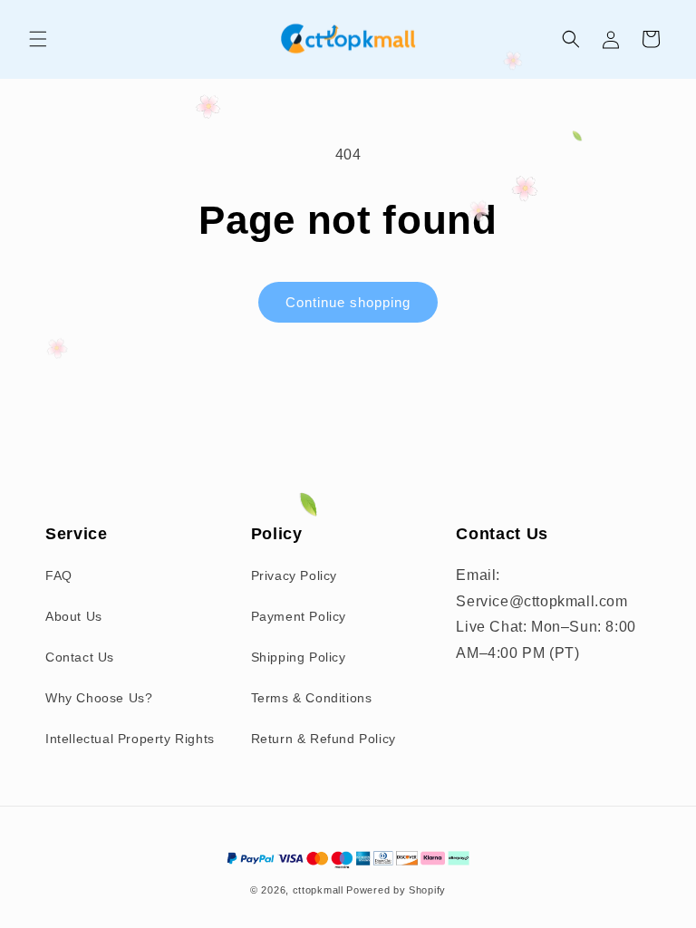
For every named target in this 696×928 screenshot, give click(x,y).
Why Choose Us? (98, 698)
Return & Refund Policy (323, 738)
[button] (38, 39)
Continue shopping (348, 302)
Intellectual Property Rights (130, 738)
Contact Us (79, 657)
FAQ (58, 575)
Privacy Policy (294, 575)
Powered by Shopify (396, 889)
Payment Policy (298, 616)
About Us (73, 616)
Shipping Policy (298, 657)
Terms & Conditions (311, 698)
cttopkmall (318, 889)
